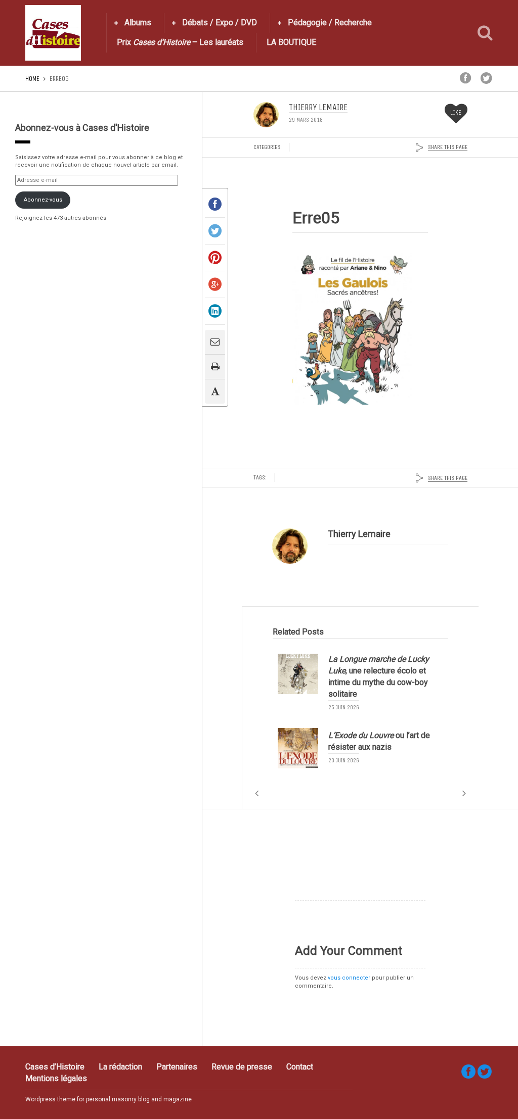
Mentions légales (56, 1078)
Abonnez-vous (43, 200)
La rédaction (120, 1067)
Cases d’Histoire (54, 1067)
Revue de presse (241, 1067)
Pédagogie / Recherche (330, 22)
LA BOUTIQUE (291, 42)
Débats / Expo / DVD (219, 22)
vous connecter (349, 978)
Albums (137, 22)
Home (32, 78)
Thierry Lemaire (318, 108)
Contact (299, 1067)
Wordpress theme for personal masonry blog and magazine (108, 1099)
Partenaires (176, 1067)
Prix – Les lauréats (180, 42)
